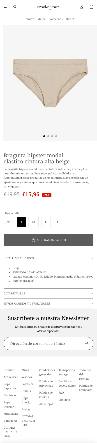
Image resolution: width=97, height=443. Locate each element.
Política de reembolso (85, 388)
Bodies (26, 409)
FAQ (61, 393)
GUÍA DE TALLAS (14, 293)
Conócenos (55, 19)
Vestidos (27, 377)
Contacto (64, 400)
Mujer (41, 19)
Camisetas (10, 395)
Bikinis (26, 391)
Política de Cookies (46, 395)
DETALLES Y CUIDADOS (19, 258)
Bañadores (10, 421)
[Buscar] (15, 7)
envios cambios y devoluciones (27, 303)
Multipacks (11, 414)
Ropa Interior (9, 405)
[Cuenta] (82, 7)
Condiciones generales (47, 372)
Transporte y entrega (67, 372)
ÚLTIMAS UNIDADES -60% (11, 432)
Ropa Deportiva (10, 386)
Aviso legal (46, 404)
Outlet (70, 19)
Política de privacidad (46, 383)
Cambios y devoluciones (67, 383)
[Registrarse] (86, 343)
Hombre (28, 19)
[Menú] (5, 7)
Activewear (11, 377)
